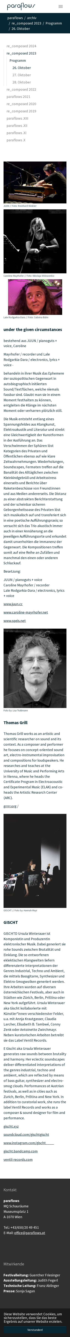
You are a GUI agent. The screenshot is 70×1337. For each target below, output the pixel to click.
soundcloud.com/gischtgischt (26, 1134)
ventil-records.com (18, 1159)
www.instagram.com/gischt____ (29, 1143)
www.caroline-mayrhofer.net (26, 612)
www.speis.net (15, 620)
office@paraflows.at (29, 1233)
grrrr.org (10, 806)
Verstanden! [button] (35, 1330)
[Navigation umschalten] (61, 6)
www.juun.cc (13, 604)
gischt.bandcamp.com (21, 1151)
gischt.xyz (11, 1126)
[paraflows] (21, 6)
